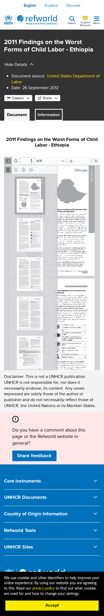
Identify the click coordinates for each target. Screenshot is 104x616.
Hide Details (16, 64)
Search (72, 22)
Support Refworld (85, 23)
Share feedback (34, 455)
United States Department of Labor (55, 79)
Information (49, 115)
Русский (73, 5)
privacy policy (43, 588)
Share (47, 98)
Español (51, 5)
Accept (52, 605)
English (30, 5)
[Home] (30, 20)
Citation (18, 98)
